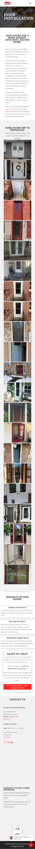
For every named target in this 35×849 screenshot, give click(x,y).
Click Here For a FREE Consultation (17, 687)
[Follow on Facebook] (5, 742)
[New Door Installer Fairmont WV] (17, 159)
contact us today (10, 111)
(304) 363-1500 (14, 717)
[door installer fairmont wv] (17, 483)
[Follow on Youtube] (11, 742)
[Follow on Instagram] (8, 742)
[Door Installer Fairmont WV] (17, 199)
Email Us (7, 719)
